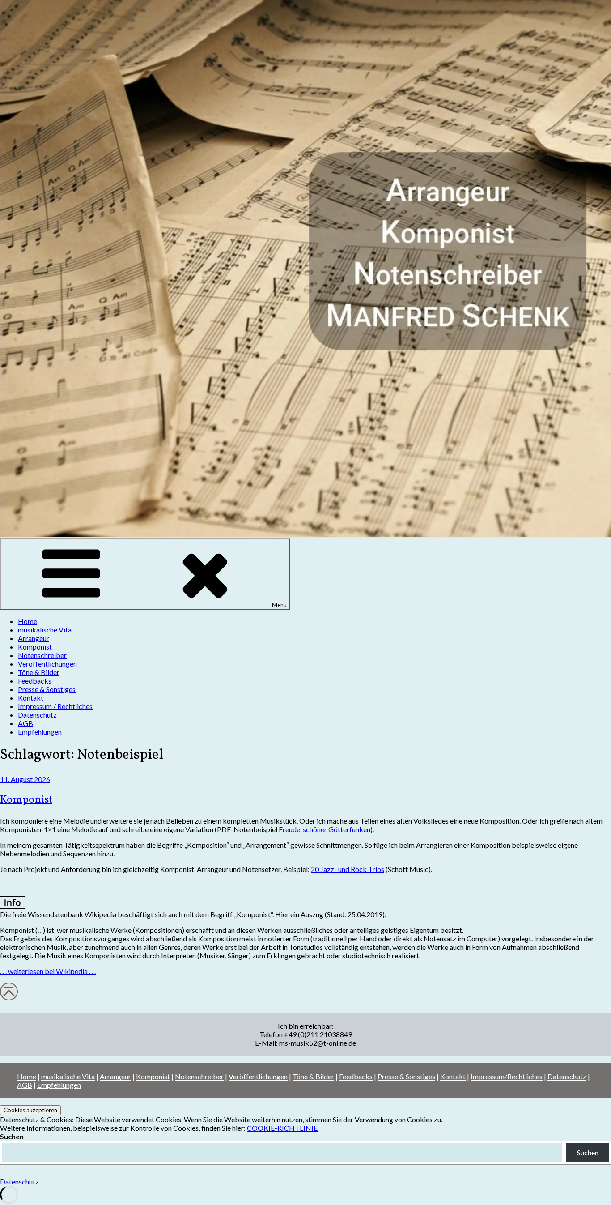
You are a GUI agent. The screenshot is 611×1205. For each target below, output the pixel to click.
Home (27, 621)
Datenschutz (37, 714)
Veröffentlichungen (47, 663)
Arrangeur (33, 638)
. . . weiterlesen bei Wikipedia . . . (48, 971)
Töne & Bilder (38, 672)
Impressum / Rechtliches (55, 706)
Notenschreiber (42, 655)
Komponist (35, 646)
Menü (279, 604)
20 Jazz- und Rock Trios (347, 869)
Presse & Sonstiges (47, 689)
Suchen (12, 1136)
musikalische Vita (45, 629)
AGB (25, 723)
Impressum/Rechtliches (507, 1076)
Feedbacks (34, 680)
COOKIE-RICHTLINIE (282, 1128)
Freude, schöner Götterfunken (324, 829)
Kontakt (30, 697)
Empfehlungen (40, 731)
